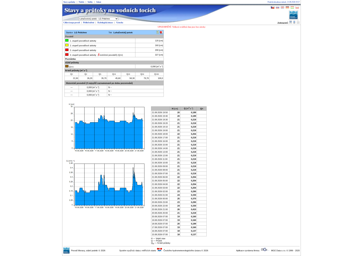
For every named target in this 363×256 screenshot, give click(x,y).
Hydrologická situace (105, 23)
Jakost (98, 2)
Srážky (90, 2)
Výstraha (119, 23)
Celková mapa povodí (71, 23)
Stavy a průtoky (69, 2)
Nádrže (81, 2)
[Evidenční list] (157, 32)
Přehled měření (88, 23)
